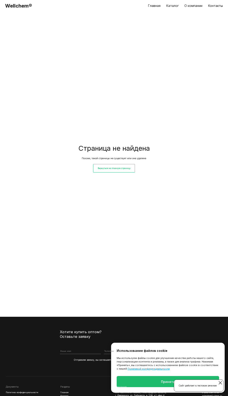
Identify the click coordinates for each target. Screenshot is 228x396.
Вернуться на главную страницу (114, 168)
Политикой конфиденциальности (149, 368)
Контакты (215, 6)
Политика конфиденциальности (22, 392)
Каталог (172, 6)
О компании (193, 6)
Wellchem (18, 6)
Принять (168, 382)
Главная (154, 6)
